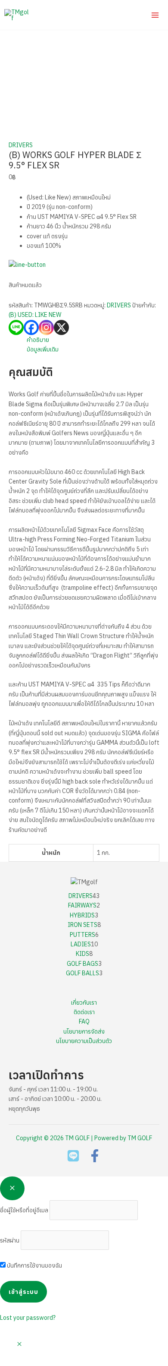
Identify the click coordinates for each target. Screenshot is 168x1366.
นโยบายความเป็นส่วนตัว (84, 1041)
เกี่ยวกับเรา (84, 1002)
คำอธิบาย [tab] (38, 340)
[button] (19, 1344)
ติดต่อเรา (84, 1012)
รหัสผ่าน (9, 1240)
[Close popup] (12, 1188)
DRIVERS (21, 145)
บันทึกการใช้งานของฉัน (34, 1265)
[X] (61, 327)
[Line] (16, 327)
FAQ (84, 1021)
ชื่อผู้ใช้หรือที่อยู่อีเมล (24, 1210)
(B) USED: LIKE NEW (35, 315)
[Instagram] (46, 327)
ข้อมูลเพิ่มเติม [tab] (43, 349)
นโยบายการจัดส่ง (84, 1031)
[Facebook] (31, 327)
